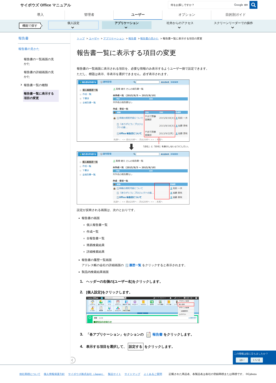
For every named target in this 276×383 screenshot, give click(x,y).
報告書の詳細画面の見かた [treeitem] (39, 74)
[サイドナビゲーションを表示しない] (72, 360)
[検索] (253, 5)
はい (242, 359)
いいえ (256, 359)
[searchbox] (209, 5)
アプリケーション (113, 38)
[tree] (44, 209)
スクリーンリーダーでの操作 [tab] (233, 23)
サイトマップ (132, 373)
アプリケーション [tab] (127, 23)
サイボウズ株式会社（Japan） (86, 373)
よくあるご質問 (153, 373)
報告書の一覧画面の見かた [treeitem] (39, 61)
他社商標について (29, 373)
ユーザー (94, 38)
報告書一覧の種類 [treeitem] (36, 85)
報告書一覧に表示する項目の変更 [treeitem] (39, 96)
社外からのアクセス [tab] (180, 23)
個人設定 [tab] (73, 23)
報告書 (23, 38)
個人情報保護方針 (54, 373)
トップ (81, 38)
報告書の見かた (28, 48)
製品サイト (114, 373)
